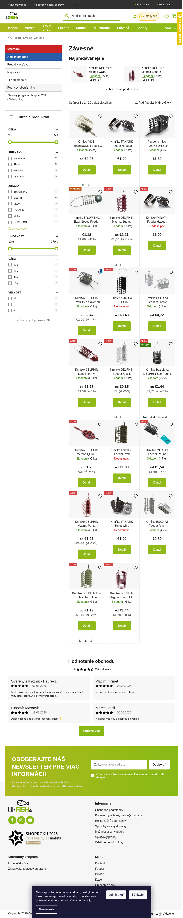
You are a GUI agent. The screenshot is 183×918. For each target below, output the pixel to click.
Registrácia (165, 4)
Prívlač (99, 874)
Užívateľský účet (18, 863)
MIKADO (35, 216)
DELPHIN (35, 197)
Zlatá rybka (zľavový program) (27, 868)
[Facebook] (12, 820)
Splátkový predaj (105, 837)
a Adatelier (165, 913)
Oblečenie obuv (105, 885)
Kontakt (100, 863)
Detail (86, 169)
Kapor (99, 879)
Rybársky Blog (18, 4)
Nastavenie (46, 909)
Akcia (35, 164)
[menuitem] (13, 27)
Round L (163, 417)
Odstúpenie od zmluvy (109, 842)
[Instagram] (21, 820)
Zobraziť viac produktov (121, 89)
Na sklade (35, 158)
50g (35, 283)
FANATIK (35, 209)
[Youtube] (30, 820)
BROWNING (35, 191)
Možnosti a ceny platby (109, 831)
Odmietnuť (116, 894)
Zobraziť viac (91, 730)
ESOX (35, 203)
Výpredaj (35, 176)
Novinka (35, 170)
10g (35, 264)
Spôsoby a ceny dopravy (50, 4)
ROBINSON (35, 222)
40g (35, 277)
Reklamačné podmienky (110, 820)
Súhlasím (138, 894)
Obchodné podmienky (109, 810)
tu (90, 900)
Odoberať (159, 764)
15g (35, 270)
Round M (149, 417)
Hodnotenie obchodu (91, 661)
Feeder (99, 868)
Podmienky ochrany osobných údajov (119, 815)
